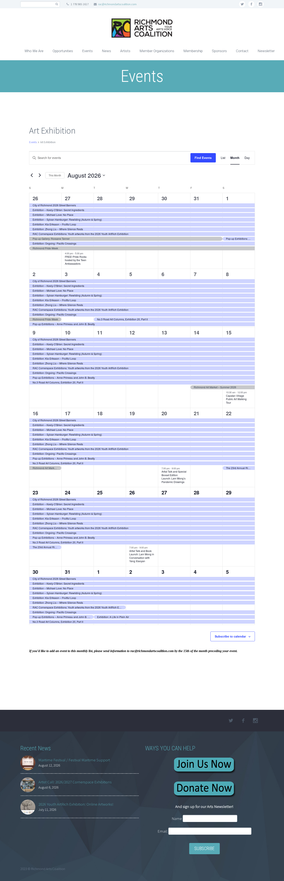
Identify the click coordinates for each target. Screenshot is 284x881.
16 (35, 413)
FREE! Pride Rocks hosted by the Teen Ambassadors (75, 260)
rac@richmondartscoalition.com (117, 4)
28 (99, 198)
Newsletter (266, 51)
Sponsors (219, 51)
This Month (55, 175)
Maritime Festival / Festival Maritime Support (74, 759)
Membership (193, 51)
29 (132, 198)
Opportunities (63, 51)
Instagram (260, 4)
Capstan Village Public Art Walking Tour (236, 399)
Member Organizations (157, 51)
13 (164, 332)
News (106, 51)
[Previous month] (31, 175)
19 (132, 413)
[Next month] (39, 175)
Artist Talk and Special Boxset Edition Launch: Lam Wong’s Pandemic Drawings (174, 477)
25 (99, 492)
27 (67, 198)
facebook (251, 4)
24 (67, 492)
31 (196, 198)
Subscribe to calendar (230, 636)
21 (196, 413)
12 (132, 332)
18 (99, 413)
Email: (163, 831)
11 (99, 332)
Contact (242, 51)
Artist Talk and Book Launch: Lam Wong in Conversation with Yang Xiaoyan (141, 556)
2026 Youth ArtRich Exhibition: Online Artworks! (76, 804)
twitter (242, 4)
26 (35, 198)
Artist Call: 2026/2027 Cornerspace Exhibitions (75, 781)
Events (87, 51)
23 (35, 492)
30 (164, 198)
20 (164, 413)
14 (196, 332)
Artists (125, 51)
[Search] (57, 4)
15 (228, 332)
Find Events (203, 158)
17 (67, 413)
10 (67, 332)
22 (228, 413)
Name (177, 818)
